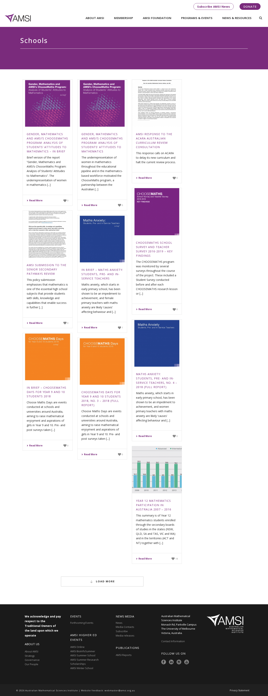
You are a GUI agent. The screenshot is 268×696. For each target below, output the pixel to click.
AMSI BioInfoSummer (82, 651)
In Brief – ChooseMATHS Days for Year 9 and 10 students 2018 (46, 392)
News (119, 623)
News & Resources (237, 18)
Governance (32, 660)
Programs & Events (196, 18)
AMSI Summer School (82, 655)
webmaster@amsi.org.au (120, 690)
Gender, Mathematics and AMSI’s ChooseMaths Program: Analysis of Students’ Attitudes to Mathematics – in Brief (47, 142)
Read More (36, 200)
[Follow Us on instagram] (179, 662)
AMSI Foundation (157, 18)
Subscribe (122, 631)
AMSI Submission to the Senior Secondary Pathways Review (46, 269)
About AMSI (95, 18)
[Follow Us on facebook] (163, 662)
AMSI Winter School (81, 668)
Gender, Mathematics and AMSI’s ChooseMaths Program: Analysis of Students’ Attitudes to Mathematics (102, 142)
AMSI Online (77, 647)
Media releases (125, 635)
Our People (31, 664)
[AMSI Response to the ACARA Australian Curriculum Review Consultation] (157, 103)
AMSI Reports (124, 655)
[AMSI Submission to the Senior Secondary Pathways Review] (47, 234)
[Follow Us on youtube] (186, 662)
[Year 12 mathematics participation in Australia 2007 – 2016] (157, 469)
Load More (105, 581)
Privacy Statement (239, 690)
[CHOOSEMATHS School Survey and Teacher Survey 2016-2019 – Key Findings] (157, 211)
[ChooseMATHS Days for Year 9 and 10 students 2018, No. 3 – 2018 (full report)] (102, 361)
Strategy (30, 656)
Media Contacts (125, 627)
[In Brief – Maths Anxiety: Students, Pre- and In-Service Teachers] (102, 238)
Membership (123, 18)
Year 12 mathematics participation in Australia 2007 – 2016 (153, 505)
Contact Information (173, 641)
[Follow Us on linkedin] (171, 662)
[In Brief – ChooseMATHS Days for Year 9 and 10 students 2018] (47, 356)
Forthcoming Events (81, 623)
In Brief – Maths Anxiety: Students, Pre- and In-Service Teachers (102, 274)
